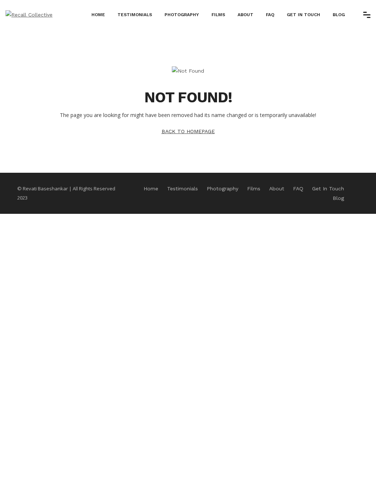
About (245, 14)
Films (218, 14)
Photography (181, 14)
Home (98, 14)
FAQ (270, 14)
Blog (339, 14)
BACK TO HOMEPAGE (188, 131)
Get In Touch (303, 14)
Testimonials (135, 14)
